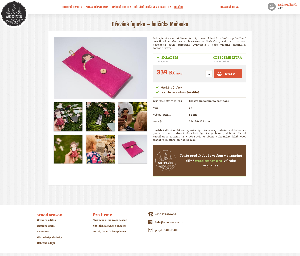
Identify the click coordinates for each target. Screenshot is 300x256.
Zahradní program (97, 7)
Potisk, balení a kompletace (109, 231)
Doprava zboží (46, 226)
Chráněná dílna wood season (110, 220)
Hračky (178, 7)
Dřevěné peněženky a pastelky (152, 7)
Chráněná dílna (229, 7)
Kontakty (43, 231)
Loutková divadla (71, 7)
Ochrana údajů (46, 243)
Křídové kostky (121, 7)
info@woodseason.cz (169, 222)
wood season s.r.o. (209, 161)
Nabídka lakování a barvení (109, 226)
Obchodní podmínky (49, 237)
